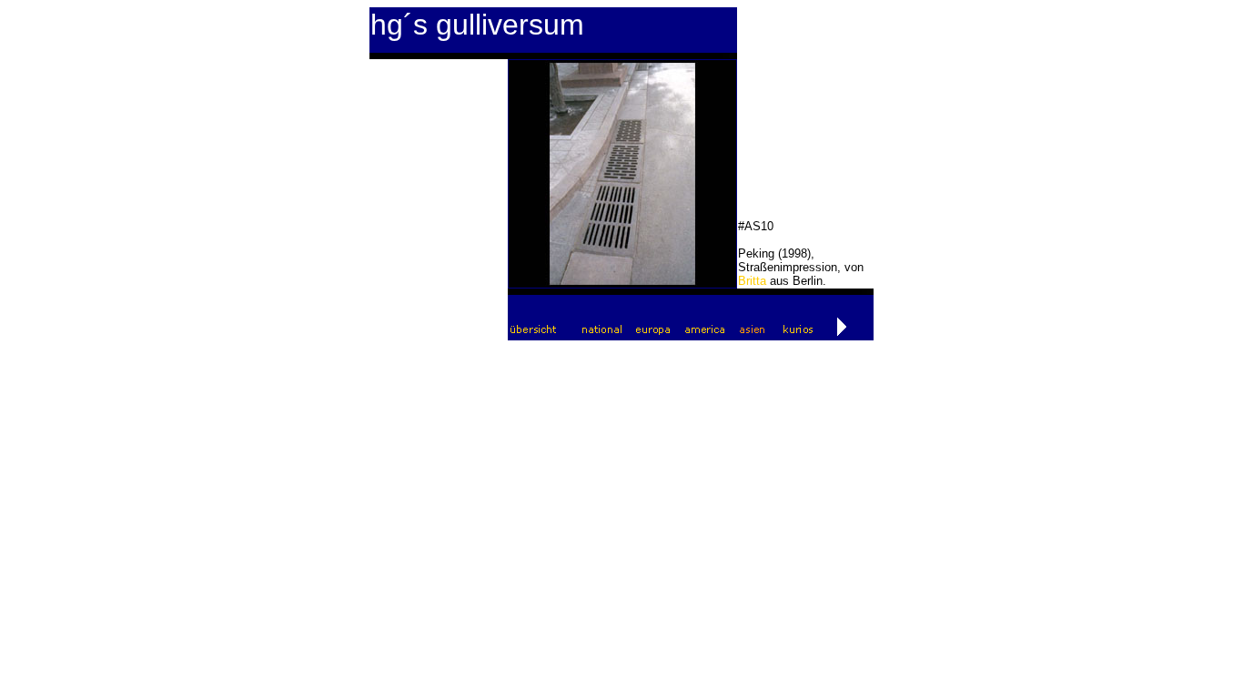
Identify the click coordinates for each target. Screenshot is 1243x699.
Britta (752, 281)
